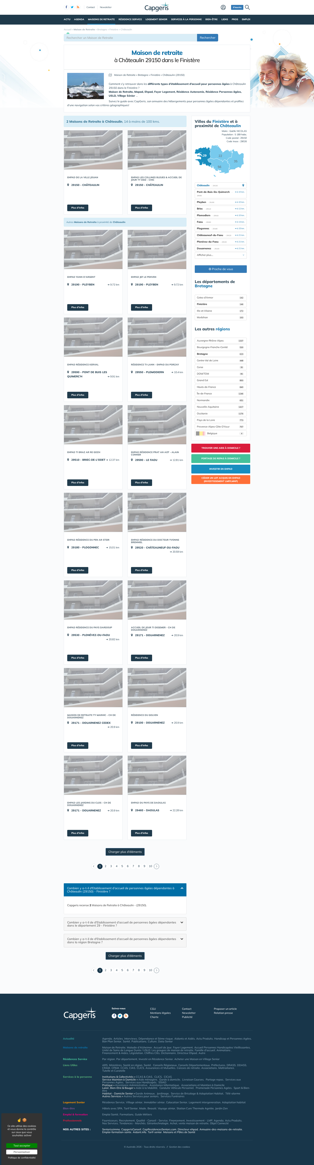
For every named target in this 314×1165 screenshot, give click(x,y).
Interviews (130, 1038)
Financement (177, 1120)
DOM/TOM (220, 373)
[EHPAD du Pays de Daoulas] (157, 775)
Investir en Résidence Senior (156, 1059)
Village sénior (134, 1102)
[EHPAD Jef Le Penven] (157, 249)
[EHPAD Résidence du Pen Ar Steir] (93, 512)
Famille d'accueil (205, 1050)
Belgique (224, 433)
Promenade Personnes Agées (214, 1087)
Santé (126, 1041)
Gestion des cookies (179, 1146)
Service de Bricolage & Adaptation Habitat (197, 1093)
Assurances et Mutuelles (160, 1068)
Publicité (187, 1017)
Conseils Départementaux (194, 1065)
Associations (209, 1068)
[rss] (78, 7)
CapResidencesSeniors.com (159, 1129)
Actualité (68, 1038)
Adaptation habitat (234, 1102)
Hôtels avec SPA (112, 1108)
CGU (153, 1008)
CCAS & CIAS (144, 1076)
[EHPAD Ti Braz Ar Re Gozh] (93, 424)
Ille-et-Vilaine (220, 310)
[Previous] (93, 866)
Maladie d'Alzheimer (139, 1047)
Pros (235, 19)
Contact (91, 7)
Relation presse (223, 1012)
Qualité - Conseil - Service (152, 1120)
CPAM (115, 1068)
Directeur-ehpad (188, 1129)
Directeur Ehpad (187, 1053)
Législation (136, 1053)
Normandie (220, 400)
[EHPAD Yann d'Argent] (93, 249)
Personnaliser (22, 1152)
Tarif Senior (131, 1108)
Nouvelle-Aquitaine (220, 406)
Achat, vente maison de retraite (189, 1123)
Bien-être (211, 19)
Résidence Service (130, 19)
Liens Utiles (70, 1065)
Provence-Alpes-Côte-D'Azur (220, 426)
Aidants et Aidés (184, 1038)
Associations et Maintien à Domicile (203, 1085)
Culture (152, 1041)
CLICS (140, 1068)
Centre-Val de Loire (220, 360)
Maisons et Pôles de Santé (179, 1132)
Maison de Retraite (113, 1047)
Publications (138, 1041)
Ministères (115, 1065)
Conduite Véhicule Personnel (176, 1087)
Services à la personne (186, 19)
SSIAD (162, 1082)
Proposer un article (225, 1008)
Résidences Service (75, 1059)
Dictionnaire (168, 1053)
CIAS (132, 1068)
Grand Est (220, 380)
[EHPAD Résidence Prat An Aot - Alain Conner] (157, 424)
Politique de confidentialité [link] (22, 1157)
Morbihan (220, 317)
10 (150, 866)
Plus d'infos (77, 207)
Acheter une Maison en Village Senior (197, 1059)
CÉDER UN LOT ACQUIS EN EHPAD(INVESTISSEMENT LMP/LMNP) (220, 479)
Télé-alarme (232, 1093)
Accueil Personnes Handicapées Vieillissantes (222, 1047)
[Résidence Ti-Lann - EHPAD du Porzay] (157, 337)
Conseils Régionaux (165, 1065)
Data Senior (165, 1041)
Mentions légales (160, 1012)
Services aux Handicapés (140, 1082)
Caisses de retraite (188, 1068)
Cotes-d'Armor (220, 297)
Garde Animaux (145, 1093)
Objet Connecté (219, 1123)
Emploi (246, 19)
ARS (105, 1065)
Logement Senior (156, 19)
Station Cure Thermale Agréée (195, 1108)
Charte (154, 1017)
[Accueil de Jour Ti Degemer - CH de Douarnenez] (157, 599)
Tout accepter (21, 1145)
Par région (108, 1059)
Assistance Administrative (131, 1085)
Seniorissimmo (111, 1129)
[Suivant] (156, 866)
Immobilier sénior (154, 1102)
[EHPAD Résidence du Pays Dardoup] (93, 599)
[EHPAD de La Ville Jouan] (93, 149)
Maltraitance (226, 1068)
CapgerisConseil (131, 1129)
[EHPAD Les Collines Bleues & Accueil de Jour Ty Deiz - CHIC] (157, 149)
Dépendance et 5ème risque (156, 1038)
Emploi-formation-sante (116, 1132)
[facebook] (66, 7)
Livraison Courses (193, 1079)
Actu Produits (204, 1038)
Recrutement (127, 1120)
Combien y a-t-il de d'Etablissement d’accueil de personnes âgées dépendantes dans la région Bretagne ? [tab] (121, 940)
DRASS (231, 1065)
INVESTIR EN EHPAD (220, 468)
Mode (142, 1108)
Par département (126, 1059)
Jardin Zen (221, 1108)
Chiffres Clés (152, 1053)
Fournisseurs (110, 1120)
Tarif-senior (155, 1132)
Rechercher (208, 37)
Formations (126, 1114)
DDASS (241, 1065)
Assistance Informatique (164, 1085)
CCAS (124, 1068)
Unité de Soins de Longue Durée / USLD (126, 1050)
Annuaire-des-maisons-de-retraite (221, 1129)
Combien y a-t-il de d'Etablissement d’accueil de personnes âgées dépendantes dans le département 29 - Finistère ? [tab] (121, 923)
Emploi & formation (75, 1114)
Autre (202, 1053)
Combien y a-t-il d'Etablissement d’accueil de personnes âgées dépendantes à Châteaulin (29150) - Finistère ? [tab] (120, 889)
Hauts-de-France (220, 386)
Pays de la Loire (220, 420)
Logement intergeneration (204, 1102)
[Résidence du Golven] (157, 687)
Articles (118, 1038)
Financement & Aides (115, 1053)
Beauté (152, 1108)
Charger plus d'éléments (125, 852)
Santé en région (132, 1065)
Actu (67, 19)
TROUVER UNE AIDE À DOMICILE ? (220, 447)
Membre (225, 7)
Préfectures (218, 1065)
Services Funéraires (172, 1096)
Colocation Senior (176, 1102)
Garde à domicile (169, 1079)
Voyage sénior (166, 1108)
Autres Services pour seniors (141, 1096)
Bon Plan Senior (111, 1041)
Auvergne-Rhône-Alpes (220, 340)
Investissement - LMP (199, 1120)
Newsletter (106, 7)
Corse (220, 367)
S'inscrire (237, 7)
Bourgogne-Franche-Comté (220, 347)
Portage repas (214, 1079)
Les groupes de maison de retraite (172, 1050)
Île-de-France (220, 393)
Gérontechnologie (157, 1123)
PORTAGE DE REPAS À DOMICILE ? (220, 458)
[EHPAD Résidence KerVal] (93, 337)
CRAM (106, 1068)
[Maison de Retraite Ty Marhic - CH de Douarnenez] (93, 687)
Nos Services (110, 1123)
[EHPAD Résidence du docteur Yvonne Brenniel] (157, 512)
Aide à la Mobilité (146, 1087)
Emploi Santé (110, 1114)
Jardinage (163, 1093)
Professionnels (72, 1120)
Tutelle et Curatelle (113, 1070)
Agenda (79, 19)
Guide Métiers (143, 1114)
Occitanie (220, 413)
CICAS (168, 1076)
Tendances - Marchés (132, 1123)
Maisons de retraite (101, 19)
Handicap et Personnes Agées (232, 1038)
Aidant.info (139, 1132)
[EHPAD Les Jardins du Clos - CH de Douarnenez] (93, 775)
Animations (224, 1050)
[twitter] (72, 7)
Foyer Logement (183, 1047)
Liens (224, 19)
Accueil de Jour (163, 1047)
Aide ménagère (147, 1079)
